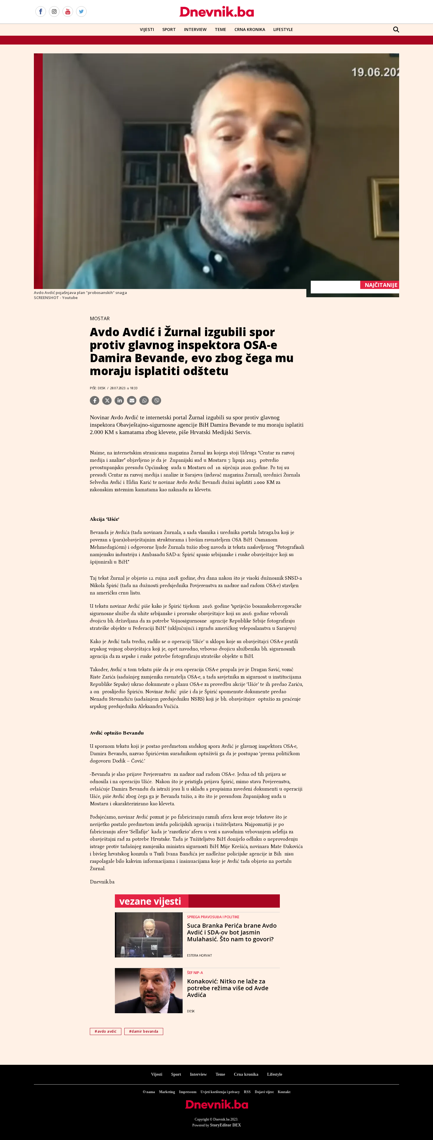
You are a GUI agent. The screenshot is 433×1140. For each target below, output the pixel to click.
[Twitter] (81, 11)
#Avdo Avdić (106, 1031)
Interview (195, 29)
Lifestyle (283, 29)
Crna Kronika (249, 29)
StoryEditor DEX (225, 1125)
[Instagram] (54, 11)
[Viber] (156, 400)
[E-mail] (131, 400)
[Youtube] (67, 11)
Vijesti (147, 29)
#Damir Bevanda (143, 1031)
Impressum (187, 1092)
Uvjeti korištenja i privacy (220, 1092)
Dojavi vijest (264, 1092)
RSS (247, 1092)
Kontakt (284, 1092)
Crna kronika (246, 1074)
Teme (220, 29)
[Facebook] (40, 11)
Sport (169, 29)
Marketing (167, 1092)
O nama (149, 1092)
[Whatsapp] (144, 400)
